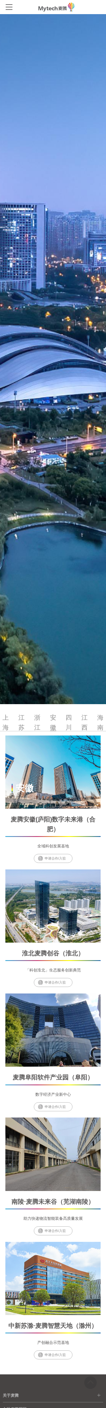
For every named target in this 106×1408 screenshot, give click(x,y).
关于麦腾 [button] (11, 1395)
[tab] (53, 1395)
